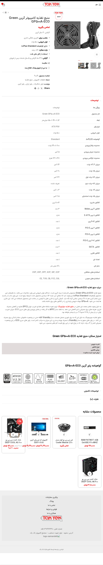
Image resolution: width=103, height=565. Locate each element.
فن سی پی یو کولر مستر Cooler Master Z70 (64, 441)
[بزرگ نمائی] (96, 54)
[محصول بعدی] (3, 12)
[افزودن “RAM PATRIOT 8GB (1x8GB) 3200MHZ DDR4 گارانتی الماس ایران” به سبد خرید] (89, 434)
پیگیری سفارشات (51, 497)
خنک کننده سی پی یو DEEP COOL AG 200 (13, 441)
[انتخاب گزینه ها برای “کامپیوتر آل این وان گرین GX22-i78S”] (39, 434)
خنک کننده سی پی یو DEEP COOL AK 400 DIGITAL (89, 482)
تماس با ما (51, 505)
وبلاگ (51, 501)
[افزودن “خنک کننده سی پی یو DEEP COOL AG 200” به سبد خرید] (13, 434)
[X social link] (41, 88)
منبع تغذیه (29, 79)
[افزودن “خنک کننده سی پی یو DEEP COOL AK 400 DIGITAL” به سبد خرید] (89, 474)
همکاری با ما (51, 513)
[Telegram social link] (35, 88)
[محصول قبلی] (8, 12)
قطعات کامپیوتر (39, 79)
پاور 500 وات (38, 84)
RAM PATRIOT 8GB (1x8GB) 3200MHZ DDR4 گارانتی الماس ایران (89, 442)
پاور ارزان (29, 84)
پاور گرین (21, 84)
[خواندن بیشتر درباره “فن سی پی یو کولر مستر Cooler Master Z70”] (64, 434)
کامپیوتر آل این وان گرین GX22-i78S (38, 441)
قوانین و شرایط (51, 509)
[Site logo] (51, 4)
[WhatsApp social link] (38, 88)
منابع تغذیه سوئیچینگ (66, 306)
